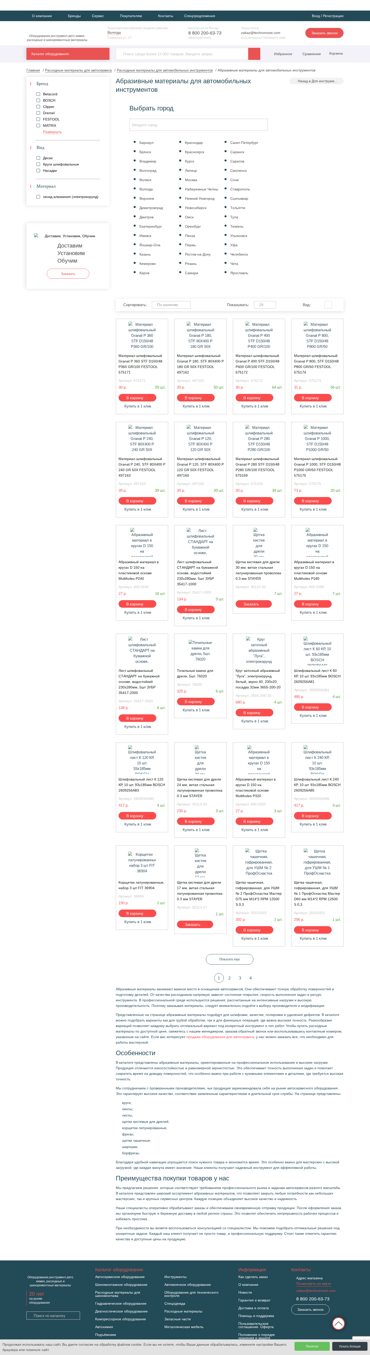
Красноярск (194, 152)
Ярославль (239, 273)
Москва (191, 180)
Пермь (190, 245)
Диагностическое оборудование (121, 1311)
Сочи (234, 180)
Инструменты (175, 1277)
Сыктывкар (239, 198)
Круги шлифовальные (61, 164)
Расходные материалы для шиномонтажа (117, 1294)
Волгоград (147, 171)
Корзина (335, 53)
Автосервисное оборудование (120, 1277)
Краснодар (194, 143)
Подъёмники (105, 1334)
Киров (144, 273)
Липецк (191, 171)
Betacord (50, 94)
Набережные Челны (201, 189)
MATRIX (49, 126)
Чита (234, 264)
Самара (191, 273)
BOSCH (49, 100)
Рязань (191, 264)
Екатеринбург (150, 226)
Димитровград (151, 208)
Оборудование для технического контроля (191, 1294)
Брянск (145, 152)
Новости (245, 1292)
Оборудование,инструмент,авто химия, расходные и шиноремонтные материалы (57, 38)
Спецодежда (174, 1303)
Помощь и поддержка (256, 1316)
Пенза (190, 236)
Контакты (165, 16)
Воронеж (146, 198)
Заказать (251, 604)
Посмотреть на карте (313, 1284)
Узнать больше (350, 1346)
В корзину (134, 398)
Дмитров (146, 217)
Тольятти (237, 208)
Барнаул (146, 143)
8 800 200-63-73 (204, 32)
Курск (189, 161)
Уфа (234, 245)
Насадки (50, 171)
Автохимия (104, 1327)
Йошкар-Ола (149, 245)
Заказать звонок (324, 33)
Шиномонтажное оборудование (121, 1284)
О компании (248, 1284)
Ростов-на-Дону (198, 254)
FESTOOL (51, 119)
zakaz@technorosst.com (260, 33)
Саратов (237, 161)
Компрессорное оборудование (120, 1319)
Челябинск (239, 254)
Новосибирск (195, 208)
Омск (189, 217)
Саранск (237, 152)
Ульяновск (238, 236)
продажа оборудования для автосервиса (220, 1037)
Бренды (74, 16)
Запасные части (177, 1319)
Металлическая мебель (183, 1327)
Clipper (48, 107)
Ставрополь (240, 189)
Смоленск (238, 171)
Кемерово (147, 264)
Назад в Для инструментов (320, 81)
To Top (338, 1323)
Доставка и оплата (253, 1308)
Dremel (49, 113)
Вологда (146, 189)
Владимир (147, 161)
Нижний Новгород (199, 198)
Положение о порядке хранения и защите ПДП (256, 1338)
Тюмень (236, 226)
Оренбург (193, 226)
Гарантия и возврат (254, 1300)
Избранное (283, 54)
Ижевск (145, 236)
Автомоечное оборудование (187, 1284)
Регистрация (333, 16)
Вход (316, 16)
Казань (145, 254)
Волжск (145, 180)
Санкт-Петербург (244, 143)
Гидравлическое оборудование (120, 1303)
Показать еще (229, 959)
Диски (48, 158)
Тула (234, 217)
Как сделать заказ (253, 1277)
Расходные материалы (183, 1311)
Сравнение (311, 54)
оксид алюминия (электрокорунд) (70, 197)
